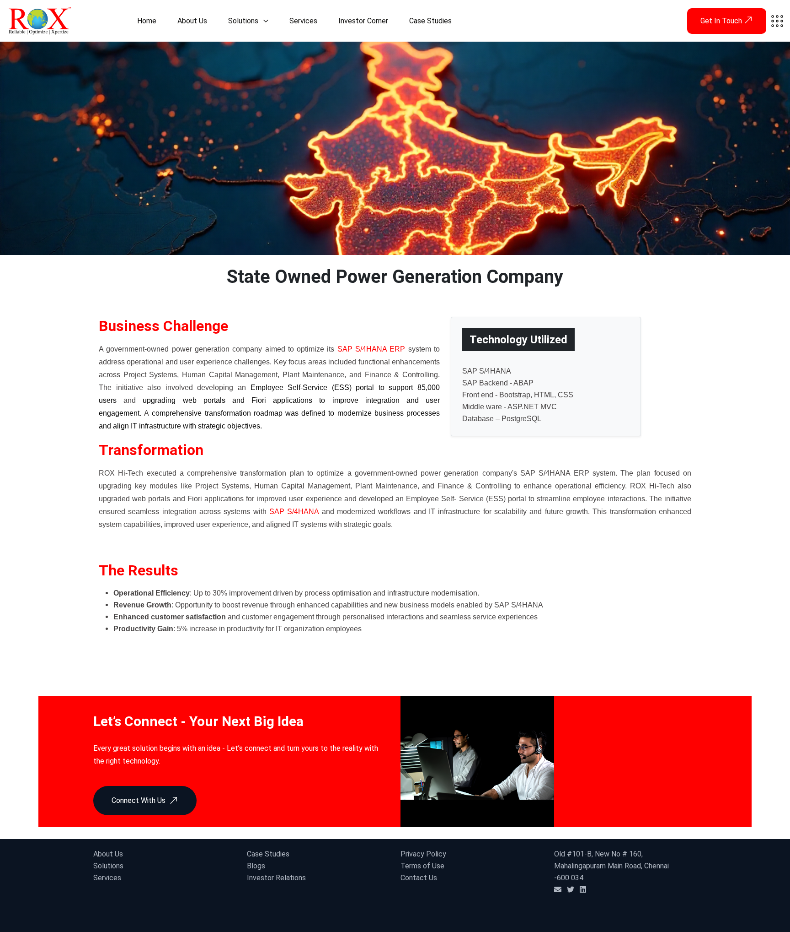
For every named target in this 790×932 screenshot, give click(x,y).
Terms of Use (422, 866)
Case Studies (430, 20)
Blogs (256, 866)
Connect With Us (138, 800)
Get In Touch (722, 20)
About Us (192, 20)
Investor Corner (363, 20)
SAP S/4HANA (294, 511)
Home (146, 20)
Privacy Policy (423, 854)
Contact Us (418, 877)
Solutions (243, 20)
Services (303, 20)
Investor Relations (276, 877)
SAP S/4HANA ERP (371, 349)
